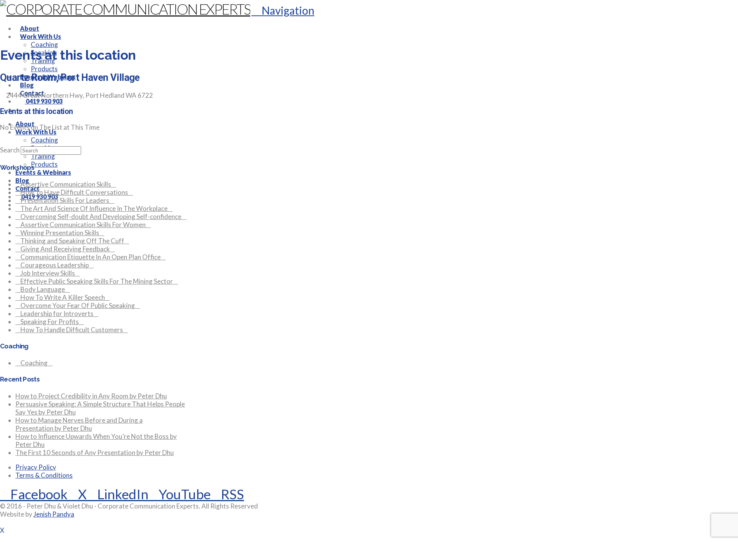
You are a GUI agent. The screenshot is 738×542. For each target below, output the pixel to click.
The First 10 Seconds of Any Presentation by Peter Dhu (94, 452)
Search (10, 150)
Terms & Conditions (44, 475)
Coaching (34, 363)
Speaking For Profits (49, 322)
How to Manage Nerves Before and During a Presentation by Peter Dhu (79, 424)
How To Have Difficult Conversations (74, 192)
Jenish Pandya (53, 514)
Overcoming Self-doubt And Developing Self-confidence (100, 216)
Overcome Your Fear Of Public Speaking (77, 305)
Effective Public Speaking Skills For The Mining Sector (96, 281)
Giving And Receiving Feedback (65, 249)
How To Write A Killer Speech (62, 297)
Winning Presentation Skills (59, 233)
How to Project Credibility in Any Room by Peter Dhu (91, 396)
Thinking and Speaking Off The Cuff (72, 241)
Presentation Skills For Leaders (64, 200)
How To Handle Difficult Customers (71, 330)
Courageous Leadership (54, 265)
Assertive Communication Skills (65, 184)
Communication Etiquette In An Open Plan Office (90, 257)
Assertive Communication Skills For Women (83, 225)
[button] (282, 10)
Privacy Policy (35, 467)
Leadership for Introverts (56, 313)
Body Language (42, 289)
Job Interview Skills (47, 273)
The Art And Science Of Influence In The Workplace (94, 208)
